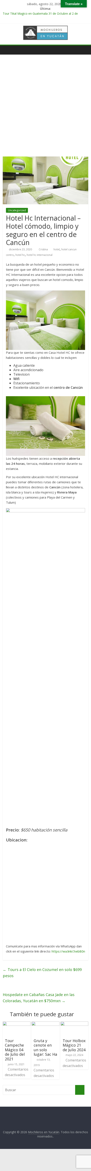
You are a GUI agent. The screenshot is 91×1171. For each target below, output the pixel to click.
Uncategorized (17, 210)
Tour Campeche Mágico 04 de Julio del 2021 (15, 1049)
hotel (57, 249)
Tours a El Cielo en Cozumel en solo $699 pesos (42, 972)
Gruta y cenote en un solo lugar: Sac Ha (45, 1047)
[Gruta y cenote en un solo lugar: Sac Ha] (45, 1024)
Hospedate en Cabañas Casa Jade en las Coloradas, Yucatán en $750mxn (38, 997)
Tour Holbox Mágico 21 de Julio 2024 (74, 1045)
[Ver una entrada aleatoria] (84, 49)
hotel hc (20, 255)
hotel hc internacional (39, 255)
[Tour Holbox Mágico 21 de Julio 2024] (74, 1024)
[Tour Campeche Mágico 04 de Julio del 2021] (16, 1024)
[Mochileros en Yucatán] (7, 49)
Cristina (43, 249)
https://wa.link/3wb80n (68, 951)
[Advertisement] (45, 108)
